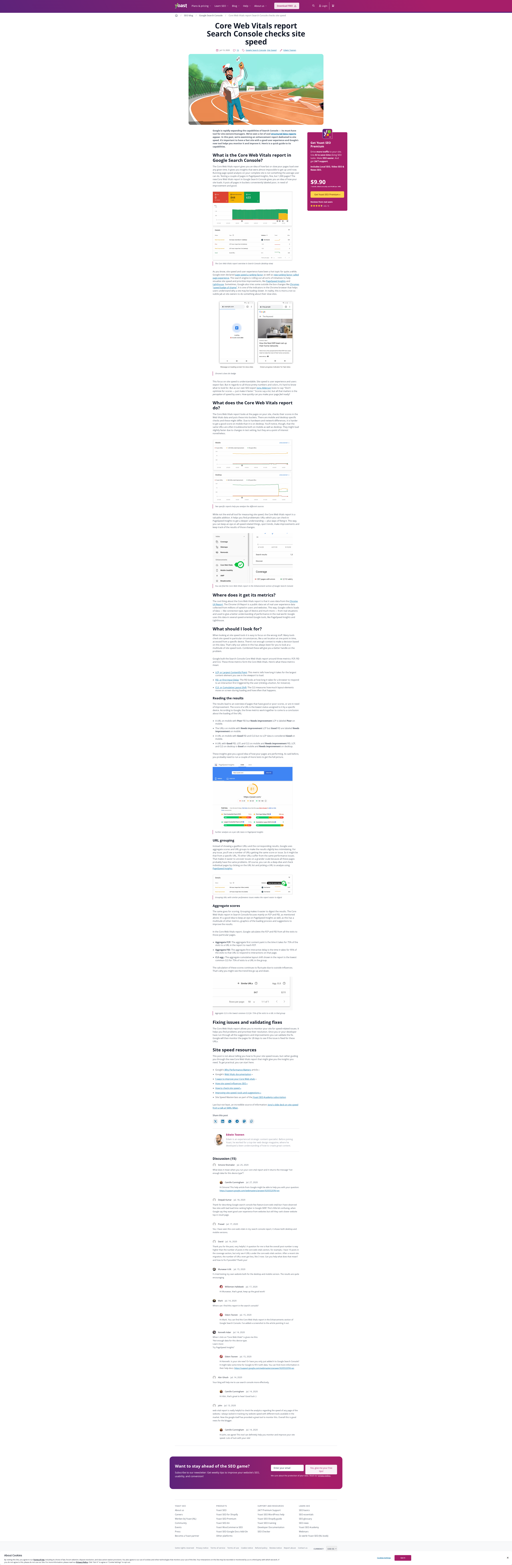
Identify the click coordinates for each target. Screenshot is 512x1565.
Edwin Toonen (289, 50)
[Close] (508, 1558)
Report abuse (290, 1548)
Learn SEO (220, 5)
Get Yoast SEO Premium (327, 194)
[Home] (176, 16)
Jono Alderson (264, 387)
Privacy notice (202, 1548)
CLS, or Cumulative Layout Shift (231, 687)
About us (259, 5)
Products (221, 1506)
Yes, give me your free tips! (321, 1469)
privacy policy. (324, 1475)
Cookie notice (247, 1548)
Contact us (302, 1548)
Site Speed (272, 50)
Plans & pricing (200, 5)
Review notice (275, 1548)
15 (238, 50)
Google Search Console (211, 15)
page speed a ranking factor (249, 274)
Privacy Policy (82, 1562)
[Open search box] (313, 6)
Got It (403, 1558)
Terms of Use (39, 1559)
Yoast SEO (180, 1506)
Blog (234, 5)
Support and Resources (271, 1506)
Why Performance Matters (237, 1069)
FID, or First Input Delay (227, 679)
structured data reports (283, 133)
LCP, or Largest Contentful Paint (231, 672)
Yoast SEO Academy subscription (269, 1097)
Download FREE (285, 5)
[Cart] (333, 6)
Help (245, 5)
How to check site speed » (228, 1088)
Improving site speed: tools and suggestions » (238, 1092)
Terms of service (218, 1548)
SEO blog (188, 15)
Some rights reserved (184, 1548)
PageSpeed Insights (276, 281)
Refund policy (261, 1548)
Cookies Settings (384, 1558)
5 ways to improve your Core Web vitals (235, 1079)
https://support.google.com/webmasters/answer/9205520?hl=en (249, 1190)
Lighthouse (218, 284)
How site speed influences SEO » (231, 1083)
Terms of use (233, 1548)
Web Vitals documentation (238, 1074)
